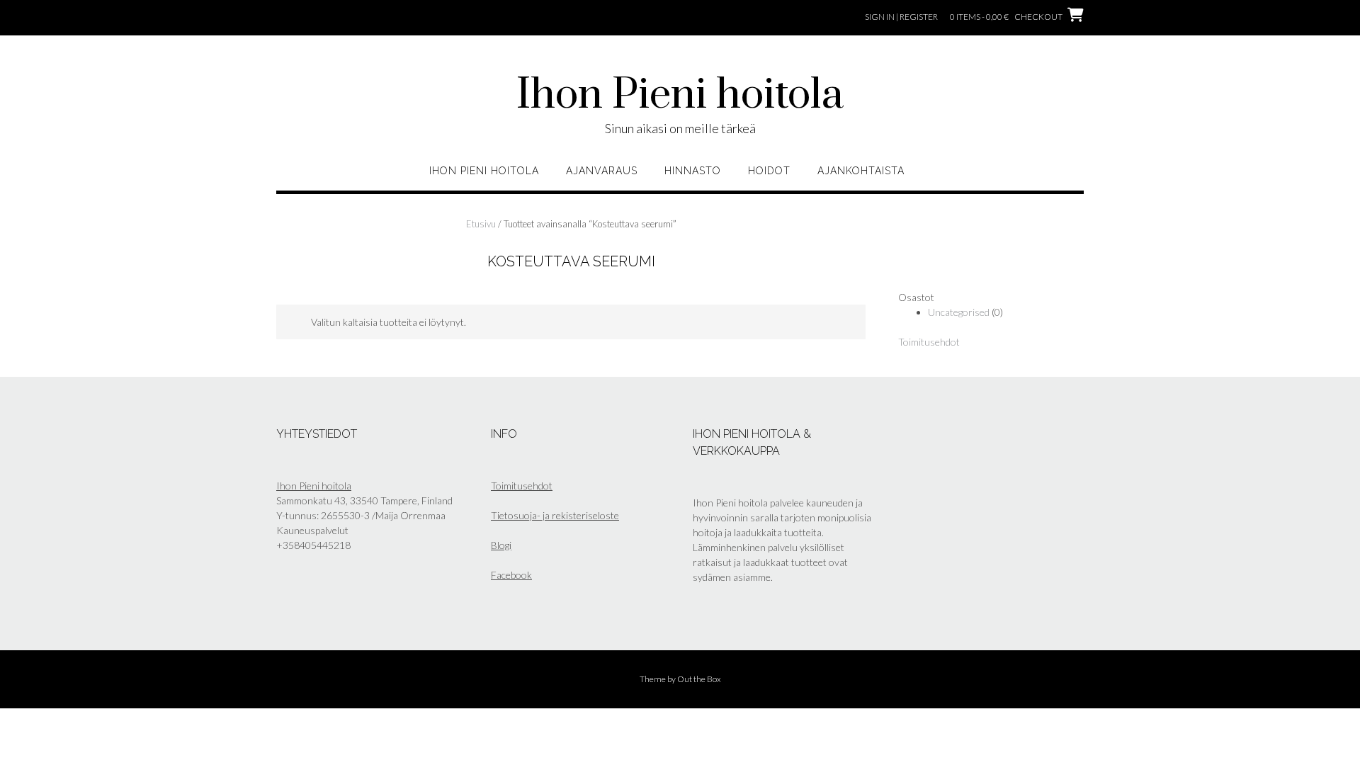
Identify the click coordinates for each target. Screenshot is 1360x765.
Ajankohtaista (861, 170)
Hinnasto (692, 170)
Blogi (501, 545)
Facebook (511, 575)
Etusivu (481, 224)
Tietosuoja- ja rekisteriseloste (555, 515)
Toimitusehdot (929, 342)
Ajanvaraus (602, 170)
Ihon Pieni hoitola (680, 95)
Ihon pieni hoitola (484, 170)
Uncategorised (959, 312)
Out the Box (699, 679)
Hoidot (769, 170)
